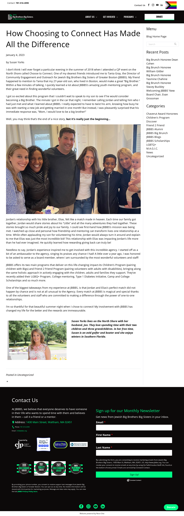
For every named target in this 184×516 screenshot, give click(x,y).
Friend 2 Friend (155, 125)
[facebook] (149, 5)
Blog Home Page (156, 36)
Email (99, 422)
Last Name (103, 447)
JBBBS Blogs (153, 137)
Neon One (100, 513)
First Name (103, 435)
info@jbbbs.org (22, 431)
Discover (151, 121)
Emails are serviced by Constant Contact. (133, 467)
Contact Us (139, 5)
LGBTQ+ (151, 144)
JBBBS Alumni (154, 129)
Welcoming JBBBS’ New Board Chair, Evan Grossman (160, 94)
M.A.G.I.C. (152, 148)
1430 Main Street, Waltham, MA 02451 (49, 422)
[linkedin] (161, 5)
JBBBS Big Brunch (157, 133)
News (149, 152)
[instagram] (153, 5)
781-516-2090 (22, 3)
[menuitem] (91, 16)
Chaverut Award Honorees (162, 113)
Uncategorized (25, 375)
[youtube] (157, 5)
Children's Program (158, 117)
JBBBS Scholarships (158, 140)
